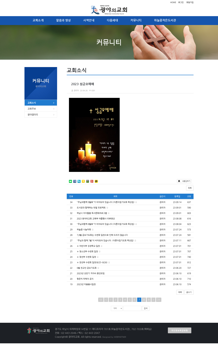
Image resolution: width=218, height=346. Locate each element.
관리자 (162, 202)
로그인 (181, 2)
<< (101, 299)
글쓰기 (189, 292)
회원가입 (190, 2)
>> (158, 299)
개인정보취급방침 (179, 330)
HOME (173, 2)
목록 (190, 188)
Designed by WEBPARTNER (114, 337)
